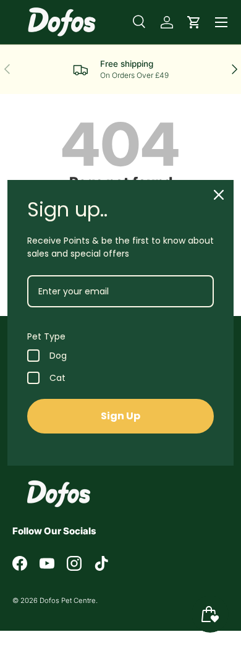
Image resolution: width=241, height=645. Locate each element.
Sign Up (120, 416)
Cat (57, 378)
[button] (194, 22)
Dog (58, 355)
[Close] (219, 195)
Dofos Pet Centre (68, 600)
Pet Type (46, 336)
